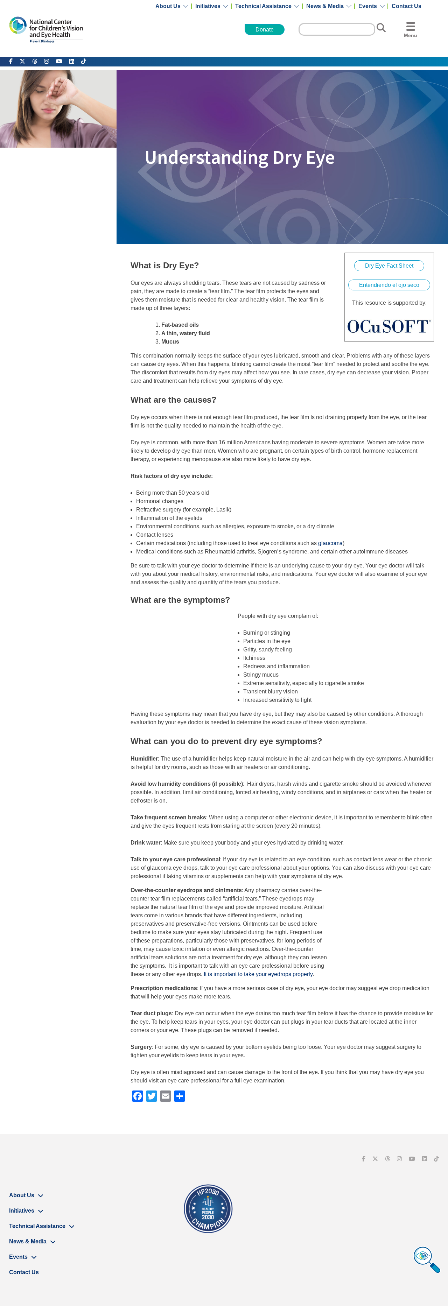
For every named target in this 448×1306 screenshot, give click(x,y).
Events (367, 6)
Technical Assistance (263, 6)
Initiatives (207, 6)
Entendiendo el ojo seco (389, 285)
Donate (264, 30)
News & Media (325, 6)
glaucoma (330, 543)
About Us (168, 6)
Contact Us (406, 6)
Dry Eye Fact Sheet (389, 266)
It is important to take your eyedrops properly (258, 974)
